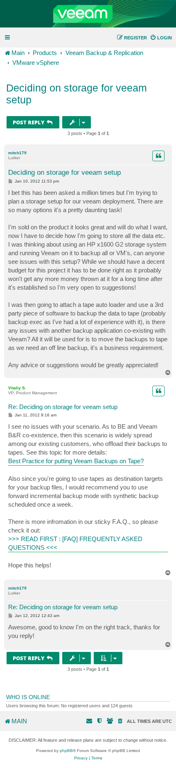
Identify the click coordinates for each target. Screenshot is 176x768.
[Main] (88, 14)
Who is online (28, 697)
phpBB (66, 750)
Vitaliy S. (17, 388)
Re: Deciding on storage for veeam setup (62, 406)
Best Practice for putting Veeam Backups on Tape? (76, 460)
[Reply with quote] (158, 156)
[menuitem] (161, 38)
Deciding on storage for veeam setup (76, 93)
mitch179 (17, 153)
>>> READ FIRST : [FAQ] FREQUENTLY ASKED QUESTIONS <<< (75, 543)
